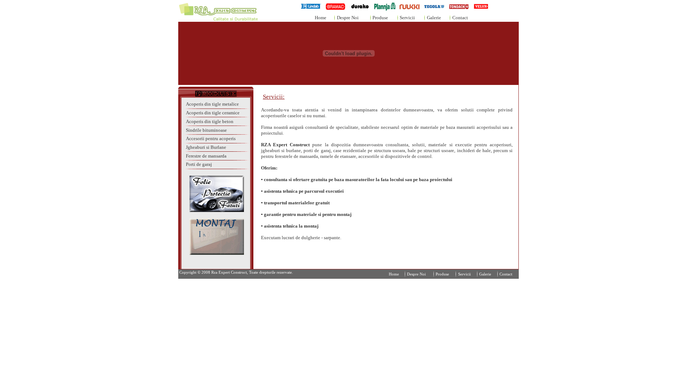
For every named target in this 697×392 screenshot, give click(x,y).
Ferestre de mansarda (206, 156)
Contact (460, 17)
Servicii (407, 17)
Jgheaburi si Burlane (206, 147)
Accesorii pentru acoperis (211, 138)
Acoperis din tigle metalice (212, 104)
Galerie (434, 17)
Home (320, 17)
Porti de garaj (199, 164)
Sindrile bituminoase (206, 130)
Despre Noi (348, 17)
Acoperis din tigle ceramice (213, 112)
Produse (380, 17)
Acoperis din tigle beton (209, 121)
